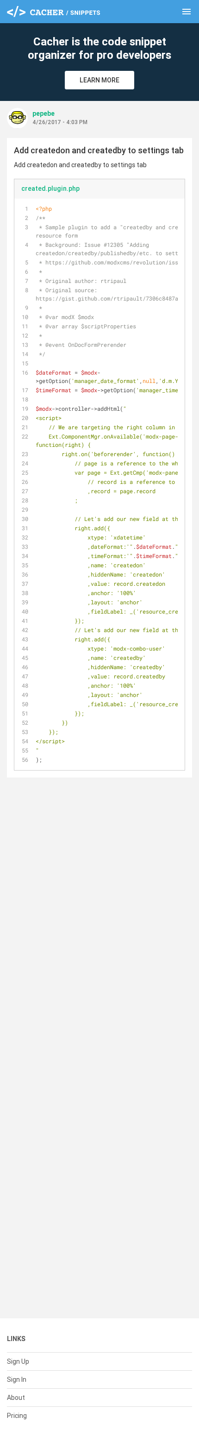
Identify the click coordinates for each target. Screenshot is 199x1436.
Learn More (99, 80)
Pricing (17, 1415)
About (16, 1397)
